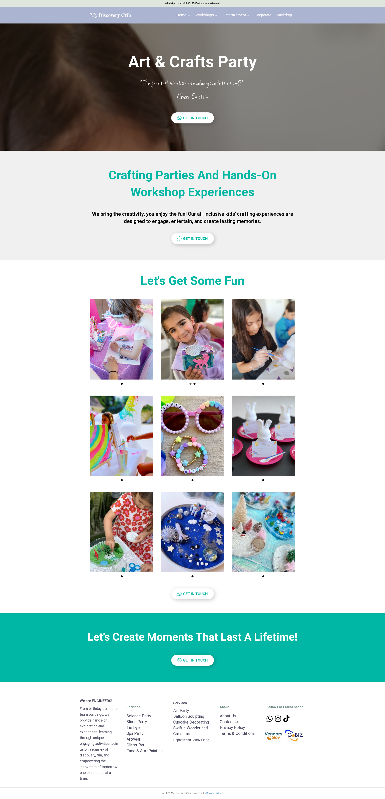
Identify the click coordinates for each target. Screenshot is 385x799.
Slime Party (137, 721)
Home (181, 15)
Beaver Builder (214, 793)
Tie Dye (133, 727)
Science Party (139, 716)
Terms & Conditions (237, 733)
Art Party (181, 710)
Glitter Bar (136, 745)
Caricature (182, 733)
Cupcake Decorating (191, 722)
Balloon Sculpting (188, 716)
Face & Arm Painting (145, 750)
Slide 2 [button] (195, 384)
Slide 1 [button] (122, 384)
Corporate (263, 15)
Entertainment (234, 15)
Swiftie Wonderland (190, 728)
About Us (228, 716)
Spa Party (135, 733)
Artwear (134, 739)
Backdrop (284, 15)
